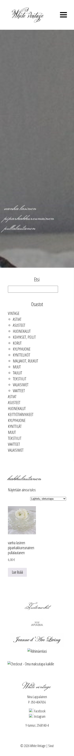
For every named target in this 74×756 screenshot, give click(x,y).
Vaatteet (19, 390)
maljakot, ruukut (25, 361)
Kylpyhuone (21, 349)
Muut (17, 367)
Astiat (17, 319)
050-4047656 (38, 702)
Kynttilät (15, 426)
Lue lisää (17, 572)
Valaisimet (20, 384)
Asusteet (19, 325)
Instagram (39, 716)
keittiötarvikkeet (20, 414)
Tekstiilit (19, 378)
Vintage (13, 313)
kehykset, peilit (24, 337)
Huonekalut (22, 331)
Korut (17, 343)
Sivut (51, 745)
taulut (17, 373)
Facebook (39, 711)
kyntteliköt (21, 355)
